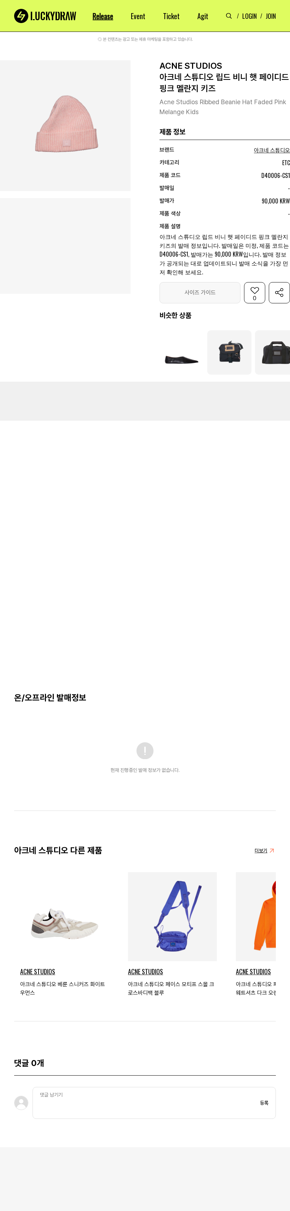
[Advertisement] (145, 401)
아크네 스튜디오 (272, 150)
